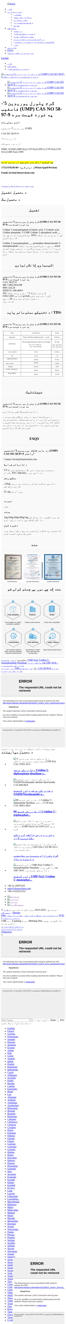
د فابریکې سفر (23, 17)
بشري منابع (21, 20)
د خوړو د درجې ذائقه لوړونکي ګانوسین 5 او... (34, 836)
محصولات (12, 28)
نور (16, 44)
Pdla (3, 915)
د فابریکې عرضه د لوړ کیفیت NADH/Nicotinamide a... (33, 792)
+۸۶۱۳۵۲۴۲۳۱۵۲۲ (12, 929)
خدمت (17, 25)
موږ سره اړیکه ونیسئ (20, 53)
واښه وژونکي (12, 918)
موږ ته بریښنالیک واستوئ (17, 186)
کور (9, 9)
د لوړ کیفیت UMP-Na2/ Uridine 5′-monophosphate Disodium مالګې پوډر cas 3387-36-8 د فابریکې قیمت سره (29, 663)
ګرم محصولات (5, 911)
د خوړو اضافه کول (24, 33)
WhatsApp (6, 932)
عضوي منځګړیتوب (24, 36)
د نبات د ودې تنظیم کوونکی (41, 915)
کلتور (17, 14)
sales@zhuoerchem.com (19, 888)
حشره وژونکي (15, 915)
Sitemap (16, 912)
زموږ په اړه (14, 11)
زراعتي (18, 31)
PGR (61, 915)
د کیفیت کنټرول (23, 22)
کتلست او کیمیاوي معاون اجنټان (34, 42)
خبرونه (12, 47)
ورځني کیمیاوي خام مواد (29, 39)
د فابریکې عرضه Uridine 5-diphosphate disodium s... (31, 771)
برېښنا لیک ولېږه (12, 926)
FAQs (10, 50)
